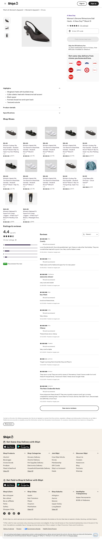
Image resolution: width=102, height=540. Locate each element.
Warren (54, 501)
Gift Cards (56, 465)
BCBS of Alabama (83, 500)
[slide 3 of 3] (7, 36)
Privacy (18, 529)
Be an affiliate (8, 501)
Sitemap (79, 471)
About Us (79, 457)
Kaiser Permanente (83, 497)
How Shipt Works (58, 457)
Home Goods (8, 463)
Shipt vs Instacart (58, 468)
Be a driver (7, 498)
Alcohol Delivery (33, 460)
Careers (79, 460)
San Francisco (32, 498)
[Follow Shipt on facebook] (4, 513)
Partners (79, 468)
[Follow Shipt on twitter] (19, 513)
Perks (5, 504)
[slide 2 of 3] (7, 28)
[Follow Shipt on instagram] (9, 513)
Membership (56, 463)
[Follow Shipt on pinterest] (14, 513)
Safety (5, 506)
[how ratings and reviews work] (15, 240)
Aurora (54, 498)
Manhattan (31, 506)
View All (6, 471)
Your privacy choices (33, 529)
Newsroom (80, 463)
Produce (6, 465)
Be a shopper (8, 495)
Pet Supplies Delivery (35, 463)
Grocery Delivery (33, 457)
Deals (54, 471)
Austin (29, 495)
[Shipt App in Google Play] (23, 447)
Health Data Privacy (50, 529)
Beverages (7, 460)
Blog (77, 465)
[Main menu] (5, 4)
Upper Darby (57, 504)
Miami (29, 501)
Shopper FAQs (8, 509)
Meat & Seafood (9, 468)
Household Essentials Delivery (38, 468)
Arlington (55, 495)
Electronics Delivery (34, 465)
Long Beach (56, 506)
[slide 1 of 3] (7, 21)
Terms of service (8, 529)
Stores (54, 460)
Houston (30, 504)
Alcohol (6, 457)
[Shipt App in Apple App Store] (9, 447)
